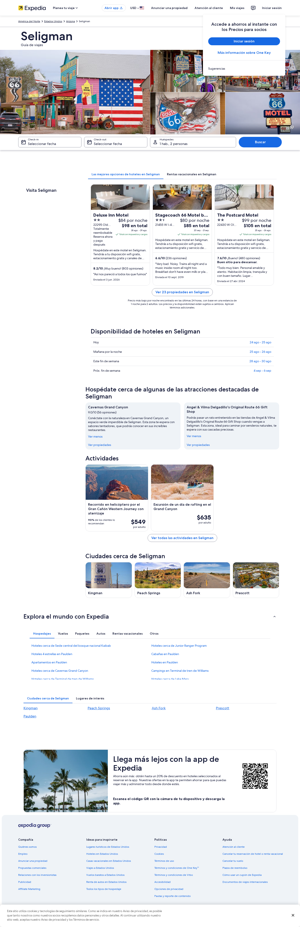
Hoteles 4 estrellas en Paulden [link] (51, 654)
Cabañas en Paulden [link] (165, 654)
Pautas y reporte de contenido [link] (172, 896)
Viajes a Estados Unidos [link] (100, 868)
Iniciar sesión (272, 8)
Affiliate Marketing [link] (29, 889)
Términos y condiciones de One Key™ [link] (176, 868)
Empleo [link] (22, 854)
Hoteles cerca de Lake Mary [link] (170, 679)
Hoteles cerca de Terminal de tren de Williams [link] (62, 679)
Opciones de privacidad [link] (168, 889)
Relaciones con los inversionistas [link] (37, 875)
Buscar (260, 142)
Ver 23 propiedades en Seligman (182, 292)
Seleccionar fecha (42, 143)
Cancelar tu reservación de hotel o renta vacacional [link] (252, 854)
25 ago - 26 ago (260, 352)
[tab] (125, 174)
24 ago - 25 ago (260, 342)
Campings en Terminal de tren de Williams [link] (180, 671)
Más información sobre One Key (244, 53)
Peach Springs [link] (99, 708)
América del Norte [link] (29, 21)
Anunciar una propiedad (169, 8)
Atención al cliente (209, 8)
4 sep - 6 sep (262, 371)
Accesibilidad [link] (162, 882)
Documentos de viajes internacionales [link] (245, 882)
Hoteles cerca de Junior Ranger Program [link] (179, 646)
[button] (150, 616)
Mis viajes (237, 8)
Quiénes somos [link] (27, 847)
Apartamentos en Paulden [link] (49, 662)
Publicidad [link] (24, 882)
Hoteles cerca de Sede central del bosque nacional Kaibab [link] (71, 646)
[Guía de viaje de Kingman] (108, 580)
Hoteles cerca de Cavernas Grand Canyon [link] (59, 671)
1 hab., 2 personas (174, 143)
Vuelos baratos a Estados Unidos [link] (105, 875)
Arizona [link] (70, 21)
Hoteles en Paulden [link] (164, 662)
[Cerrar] (293, 915)
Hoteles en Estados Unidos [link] (102, 854)
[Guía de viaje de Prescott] (256, 580)
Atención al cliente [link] (233, 847)
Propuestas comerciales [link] (32, 868)
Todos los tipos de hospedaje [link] (103, 889)
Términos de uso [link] (164, 861)
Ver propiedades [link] (99, 445)
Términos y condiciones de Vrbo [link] (173, 875)
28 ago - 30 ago (260, 361)
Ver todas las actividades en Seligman (182, 538)
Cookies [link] (159, 854)
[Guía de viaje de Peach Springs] (158, 580)
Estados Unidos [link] (53, 21)
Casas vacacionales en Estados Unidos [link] (108, 861)
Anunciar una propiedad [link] (32, 861)
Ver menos (95, 436)
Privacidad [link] (160, 847)
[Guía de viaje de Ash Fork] (207, 580)
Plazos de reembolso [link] (234, 868)
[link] (244, 68)
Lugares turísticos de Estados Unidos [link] (107, 847)
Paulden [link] (29, 716)
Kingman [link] (30, 708)
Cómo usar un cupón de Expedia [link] (242, 875)
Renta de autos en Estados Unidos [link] (106, 882)
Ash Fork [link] (159, 708)
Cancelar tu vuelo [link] (232, 861)
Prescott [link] (222, 708)
